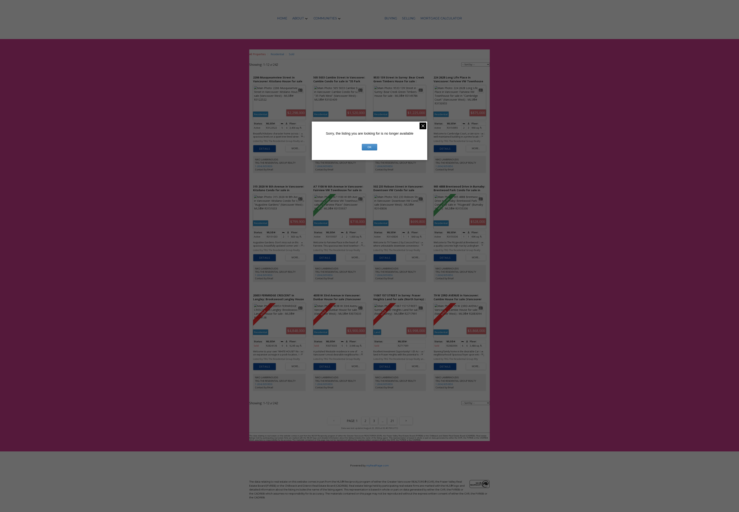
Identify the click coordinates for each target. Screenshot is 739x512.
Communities (325, 18)
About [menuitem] (298, 18)
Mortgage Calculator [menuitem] (441, 18)
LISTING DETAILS (264, 148)
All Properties (257, 54)
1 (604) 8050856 (263, 166)
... (383, 421)
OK (369, 147)
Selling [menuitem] (408, 18)
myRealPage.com (377, 465)
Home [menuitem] (282, 18)
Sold (291, 54)
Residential (277, 54)
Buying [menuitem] (391, 18)
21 (392, 421)
